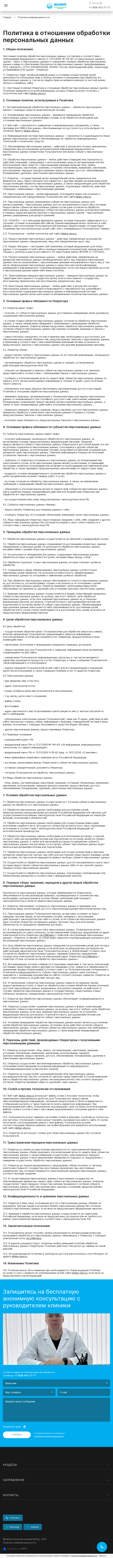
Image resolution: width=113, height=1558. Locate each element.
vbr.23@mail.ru (47, 935)
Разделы (10, 1465)
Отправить (16, 1435)
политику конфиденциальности (84, 1556)
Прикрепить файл (12, 1426)
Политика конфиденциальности (19, 1542)
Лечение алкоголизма (14, 1486)
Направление (13, 1480)
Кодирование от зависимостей (19, 1501)
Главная (7, 17)
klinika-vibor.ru (38, 93)
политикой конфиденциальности (49, 1436)
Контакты (10, 1495)
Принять (102, 1556)
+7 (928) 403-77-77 (99, 7)
